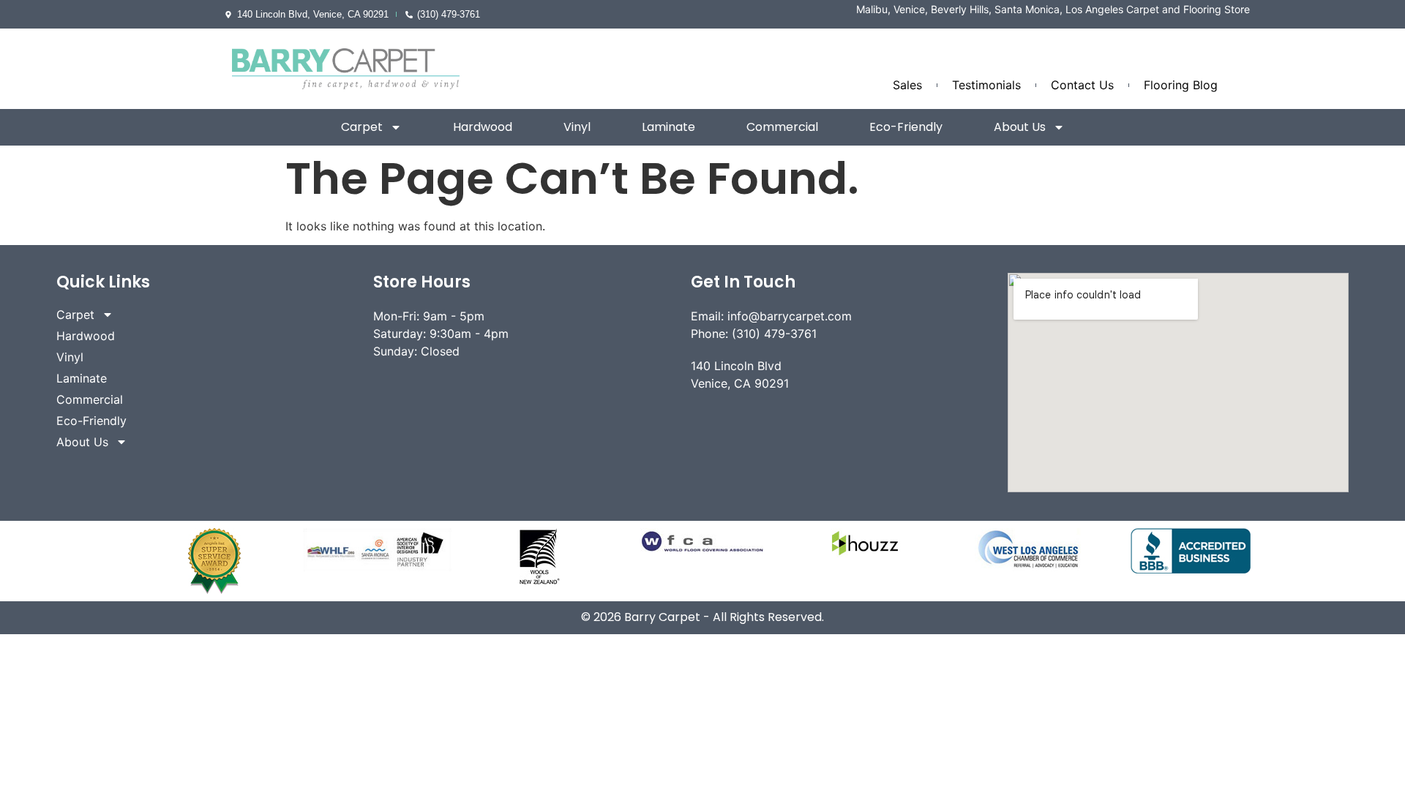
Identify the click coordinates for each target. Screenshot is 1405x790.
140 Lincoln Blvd (736, 365)
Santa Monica (1027, 9)
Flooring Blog (1181, 85)
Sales (907, 85)
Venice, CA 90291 (740, 383)
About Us (1020, 126)
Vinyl (577, 126)
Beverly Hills (960, 9)
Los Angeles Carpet (1112, 9)
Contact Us (1082, 85)
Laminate (668, 126)
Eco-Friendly (906, 126)
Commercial (782, 126)
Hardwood (482, 126)
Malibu (872, 9)
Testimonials (986, 85)
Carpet (362, 126)
